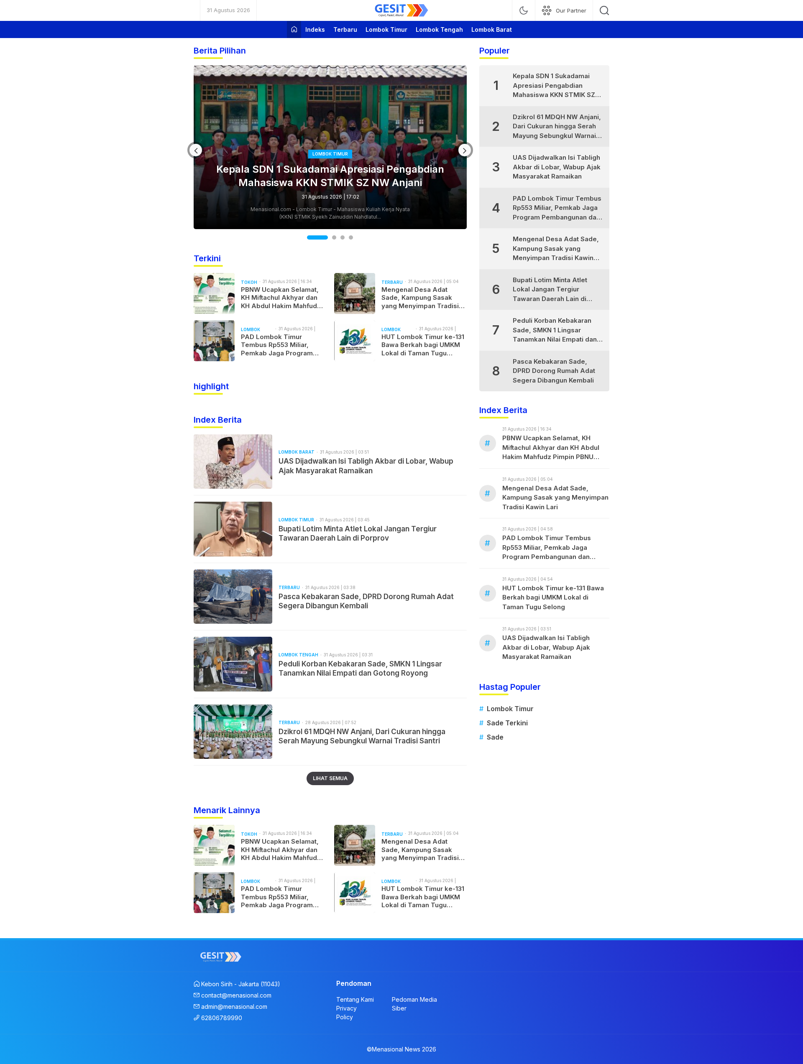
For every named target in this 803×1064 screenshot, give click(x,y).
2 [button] (326, 237)
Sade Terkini (507, 723)
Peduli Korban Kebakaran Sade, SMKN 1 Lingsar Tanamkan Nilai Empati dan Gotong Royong (360, 668)
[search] (604, 10)
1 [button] (309, 237)
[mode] (524, 10)
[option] (330, 147)
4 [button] (351, 237)
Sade (495, 737)
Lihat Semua (330, 778)
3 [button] (342, 237)
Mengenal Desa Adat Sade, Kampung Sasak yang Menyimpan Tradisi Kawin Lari (420, 298)
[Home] (294, 29)
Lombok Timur (510, 708)
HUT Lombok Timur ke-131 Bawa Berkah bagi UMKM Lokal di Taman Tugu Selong (422, 345)
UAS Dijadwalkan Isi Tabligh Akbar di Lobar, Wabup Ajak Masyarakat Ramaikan (366, 466)
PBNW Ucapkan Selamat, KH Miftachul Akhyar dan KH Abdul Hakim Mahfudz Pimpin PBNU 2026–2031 (330, 175)
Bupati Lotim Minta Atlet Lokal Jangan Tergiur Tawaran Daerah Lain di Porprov (358, 533)
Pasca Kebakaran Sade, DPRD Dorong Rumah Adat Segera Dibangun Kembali (366, 601)
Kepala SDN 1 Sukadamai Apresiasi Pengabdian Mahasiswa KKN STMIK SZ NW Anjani (554, 86)
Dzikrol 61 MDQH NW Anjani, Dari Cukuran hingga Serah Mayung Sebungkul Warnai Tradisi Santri (362, 736)
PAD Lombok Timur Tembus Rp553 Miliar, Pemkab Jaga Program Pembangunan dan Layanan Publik (277, 345)
